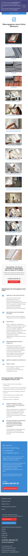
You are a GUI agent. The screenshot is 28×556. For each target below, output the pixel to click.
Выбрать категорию (14, 13)
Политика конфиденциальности (9, 548)
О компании (4, 533)
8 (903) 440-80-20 (11, 483)
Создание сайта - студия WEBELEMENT (10, 552)
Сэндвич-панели (5, 504)
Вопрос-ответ (5, 535)
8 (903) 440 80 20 (14, 278)
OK (24, 6)
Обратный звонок (14, 281)
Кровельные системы (6, 498)
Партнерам (4, 537)
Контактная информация (8, 542)
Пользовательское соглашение (8, 550)
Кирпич (3, 509)
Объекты (4, 529)
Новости (3, 531)
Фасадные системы (6, 501)
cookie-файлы (15, 2)
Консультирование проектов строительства (11, 527)
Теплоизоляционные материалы (9, 506)
